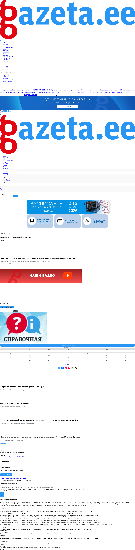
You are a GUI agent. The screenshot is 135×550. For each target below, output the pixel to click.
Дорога (31, 90)
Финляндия (68, 92)
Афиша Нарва (11, 90)
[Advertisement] (67, 292)
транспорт (54, 95)
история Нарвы (120, 92)
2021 (7, 66)
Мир (4, 46)
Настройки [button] (3, 491)
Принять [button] (8, 491)
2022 (7, 64)
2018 (7, 69)
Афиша (5, 90)
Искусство (64, 90)
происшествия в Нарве (44, 95)
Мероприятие (76, 90)
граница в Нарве (110, 92)
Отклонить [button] (14, 491)
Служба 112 (6, 52)
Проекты (5, 59)
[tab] (2, 307)
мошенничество (16, 94)
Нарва (4, 42)
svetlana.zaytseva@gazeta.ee (7, 457)
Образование (124, 90)
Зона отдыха (6, 50)
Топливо (60, 92)
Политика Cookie (8, 79)
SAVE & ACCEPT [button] (4, 549)
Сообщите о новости (9, 83)
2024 (7, 61)
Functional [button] (3, 526)
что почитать (61, 95)
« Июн (67, 364)
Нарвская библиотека (114, 90)
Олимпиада (132, 90)
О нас (4, 76)
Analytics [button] (2, 535)
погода (21, 95)
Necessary (4, 508)
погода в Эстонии (30, 95)
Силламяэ (52, 92)
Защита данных (7, 81)
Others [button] (2, 544)
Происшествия (29, 93)
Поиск (15, 196)
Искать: (2, 194)
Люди (4, 49)
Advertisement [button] (4, 540)
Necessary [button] (2, 507)
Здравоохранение (41, 89)
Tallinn (1, 90)
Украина (64, 92)
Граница (5, 53)
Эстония (5, 44)
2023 (7, 63)
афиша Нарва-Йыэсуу (95, 92)
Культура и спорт (8, 47)
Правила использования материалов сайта (13, 478)
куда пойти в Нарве (8, 94)
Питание (2, 92)
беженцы (103, 92)
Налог (93, 90)
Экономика (75, 92)
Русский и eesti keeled (43, 92)
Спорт (56, 92)
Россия (35, 92)
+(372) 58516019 (21, 457)
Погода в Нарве (9, 93)
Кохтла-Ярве (70, 90)
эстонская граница (69, 95)
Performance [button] (3, 530)
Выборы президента (21, 90)
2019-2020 (8, 67)
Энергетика (83, 92)
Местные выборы (86, 90)
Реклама (5, 55)
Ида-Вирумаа (55, 90)
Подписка (8, 58)
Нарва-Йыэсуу (104, 90)
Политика (20, 92)
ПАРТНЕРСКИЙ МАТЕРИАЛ (12, 56)
